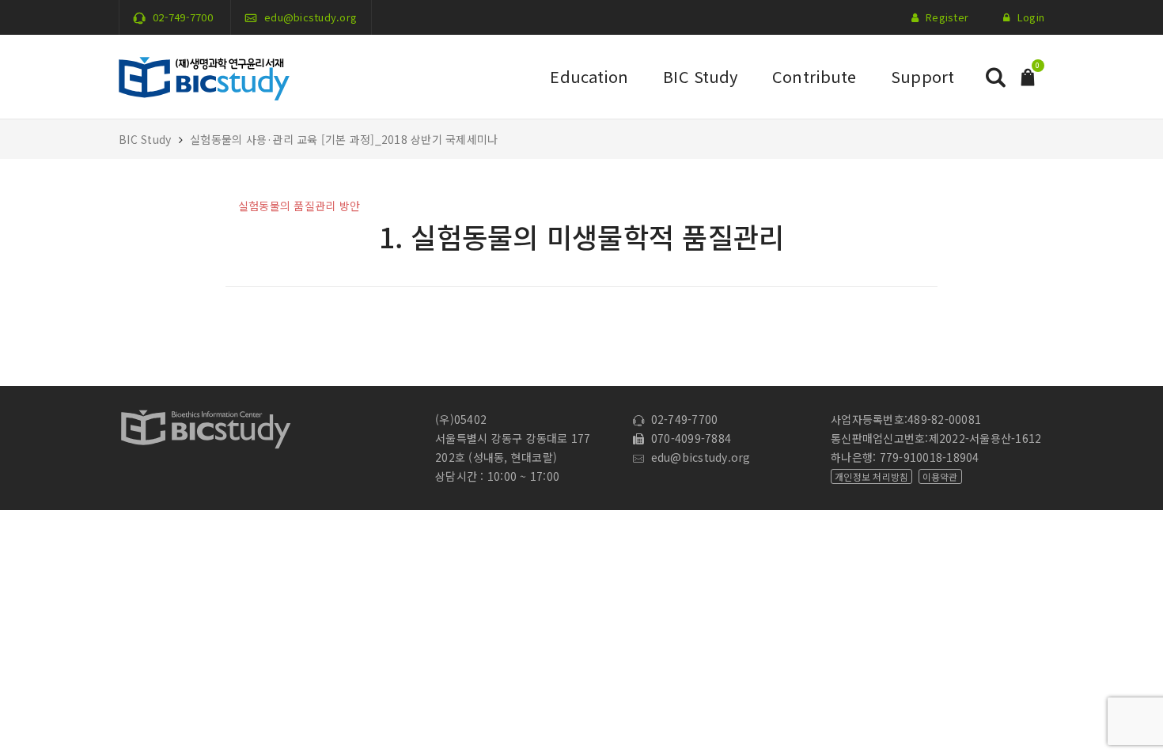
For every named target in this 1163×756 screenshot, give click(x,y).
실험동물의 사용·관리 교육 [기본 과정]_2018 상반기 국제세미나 (344, 139)
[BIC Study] (204, 75)
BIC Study (700, 76)
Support (922, 76)
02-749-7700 (183, 17)
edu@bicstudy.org (310, 17)
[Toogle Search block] (995, 77)
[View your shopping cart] (1027, 75)
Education (589, 76)
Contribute (814, 76)
